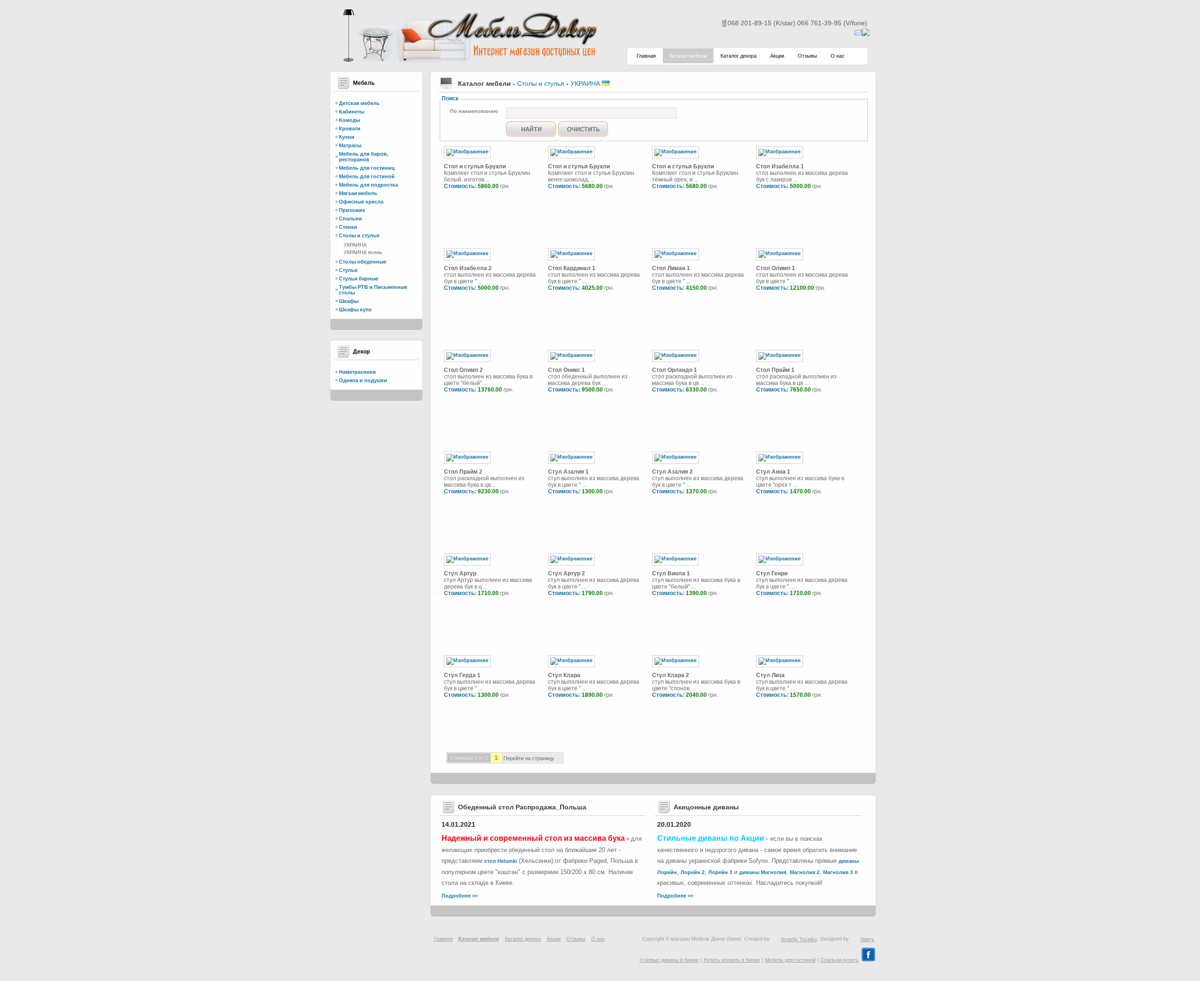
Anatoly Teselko (799, 939)
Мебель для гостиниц (367, 168)
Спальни (350, 218)
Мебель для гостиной (367, 176)
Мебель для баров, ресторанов (363, 156)
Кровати (349, 128)
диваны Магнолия (762, 872)
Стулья (348, 270)
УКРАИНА (355, 245)
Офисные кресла (361, 201)
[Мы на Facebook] (868, 960)
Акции (777, 56)
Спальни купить (840, 960)
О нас (838, 56)
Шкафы (349, 301)
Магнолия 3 (838, 872)
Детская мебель (359, 103)
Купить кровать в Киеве (732, 960)
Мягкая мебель (358, 193)
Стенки (348, 227)
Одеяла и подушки (363, 380)
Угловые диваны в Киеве (668, 960)
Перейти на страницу (528, 759)
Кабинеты (351, 111)
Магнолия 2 (804, 872)
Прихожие (352, 210)
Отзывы (807, 56)
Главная (646, 56)
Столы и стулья (359, 235)
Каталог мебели (688, 56)
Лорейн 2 (693, 872)
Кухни (346, 137)
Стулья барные (358, 278)
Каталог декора (738, 56)
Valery (867, 939)
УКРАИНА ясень (363, 252)
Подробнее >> (460, 895)
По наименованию (474, 111)
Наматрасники (357, 372)
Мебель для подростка (368, 185)
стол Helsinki (500, 861)
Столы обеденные (362, 261)
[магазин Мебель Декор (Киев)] (469, 61)
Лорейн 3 (720, 872)
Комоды (349, 120)
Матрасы (350, 145)
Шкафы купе (355, 309)
